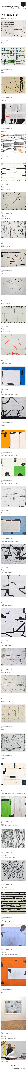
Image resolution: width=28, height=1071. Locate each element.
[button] (14, 11)
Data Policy (13, 1065)
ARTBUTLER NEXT (22, 1068)
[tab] (2, 18)
